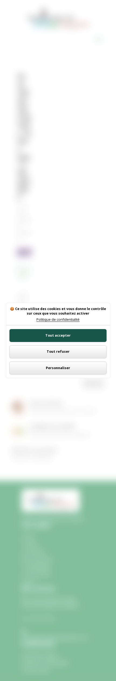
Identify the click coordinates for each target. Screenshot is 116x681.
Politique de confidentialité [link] (58, 320)
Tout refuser (58, 351)
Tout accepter (58, 335)
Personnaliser (58, 368)
